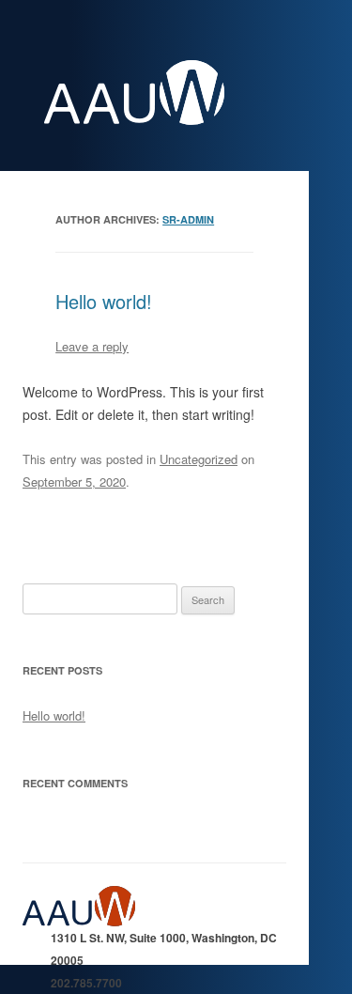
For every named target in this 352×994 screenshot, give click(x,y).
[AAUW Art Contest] (169, 119)
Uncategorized (198, 459)
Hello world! (103, 301)
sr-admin (188, 219)
